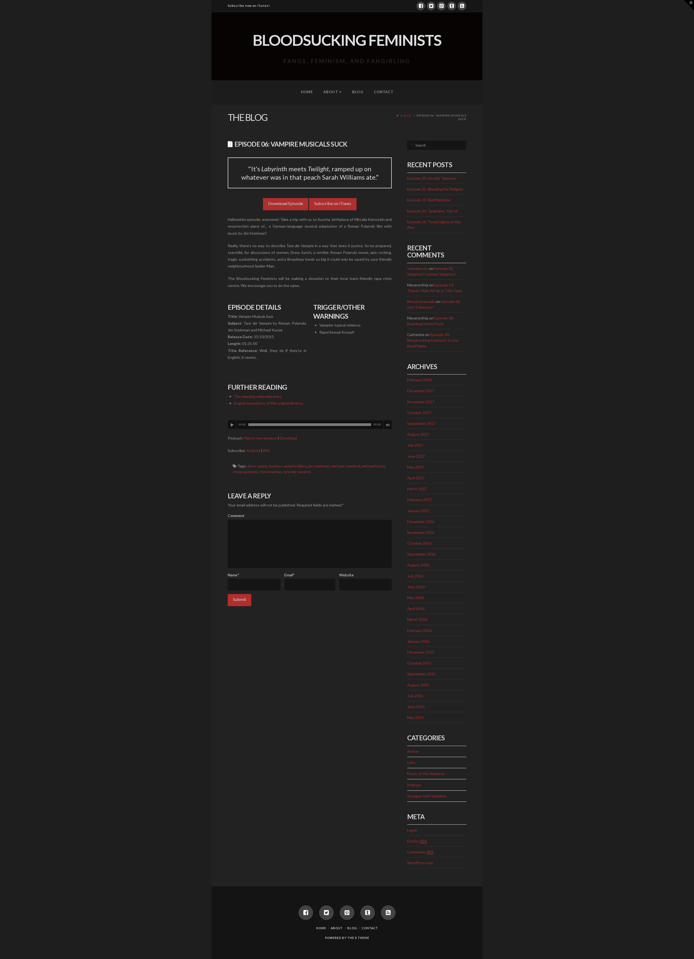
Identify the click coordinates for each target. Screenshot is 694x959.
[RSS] (462, 6)
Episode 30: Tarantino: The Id (432, 211)
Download (288, 438)
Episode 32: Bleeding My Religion (435, 189)
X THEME (362, 937)
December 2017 (420, 390)
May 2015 (415, 717)
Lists (411, 762)
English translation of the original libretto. (269, 403)
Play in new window (260, 438)
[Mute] (388, 425)
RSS (266, 450)
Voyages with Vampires (427, 796)
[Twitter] (431, 6)
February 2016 (419, 630)
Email (289, 575)
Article (413, 751)
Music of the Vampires (426, 773)
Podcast (414, 785)
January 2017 (418, 510)
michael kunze (373, 466)
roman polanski (245, 471)
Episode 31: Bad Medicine (429, 200)
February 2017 (419, 499)
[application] (310, 424)
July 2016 (415, 576)
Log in (412, 830)
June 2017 (416, 456)
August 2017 (418, 434)
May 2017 (415, 467)
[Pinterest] (441, 6)
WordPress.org (420, 862)
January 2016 (418, 641)
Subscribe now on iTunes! (249, 5)
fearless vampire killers (288, 466)
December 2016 (420, 521)
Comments (420, 852)
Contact (370, 928)
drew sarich (257, 466)
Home (321, 928)
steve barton (270, 471)
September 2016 (421, 554)
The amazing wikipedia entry (258, 396)
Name (233, 575)
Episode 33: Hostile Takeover (432, 178)
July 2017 (415, 445)
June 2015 (416, 706)
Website (346, 575)
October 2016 (419, 543)
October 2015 (419, 663)
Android (253, 450)
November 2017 (420, 401)
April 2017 (416, 478)
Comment (236, 515)
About (337, 928)
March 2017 (417, 488)
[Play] (232, 425)
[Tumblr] (451, 6)
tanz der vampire (297, 471)
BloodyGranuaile (421, 301)
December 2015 (420, 652)
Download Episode (285, 203)
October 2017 (419, 412)
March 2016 (417, 619)
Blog (408, 115)
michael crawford (345, 466)
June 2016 (416, 587)
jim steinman (319, 466)
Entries (417, 841)
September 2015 (421, 673)
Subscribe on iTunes (332, 203)
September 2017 (421, 423)
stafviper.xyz (417, 268)
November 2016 (420, 532)
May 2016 (415, 597)
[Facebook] (420, 6)
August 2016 (418, 565)
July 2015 (415, 695)
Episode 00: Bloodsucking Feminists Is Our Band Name (433, 340)
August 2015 (418, 685)
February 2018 (419, 379)
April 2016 (416, 608)
